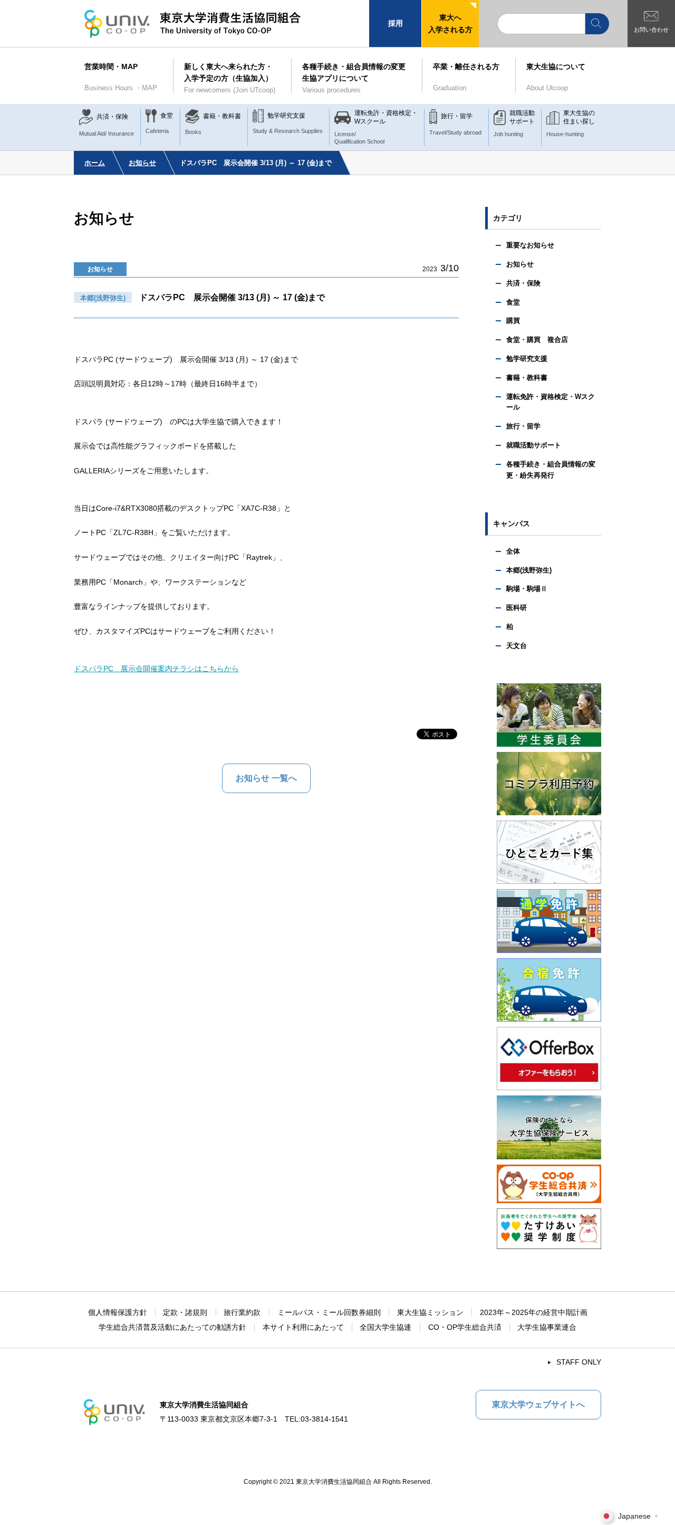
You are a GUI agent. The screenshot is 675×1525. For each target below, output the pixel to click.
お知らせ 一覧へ (266, 778)
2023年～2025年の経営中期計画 (533, 1312)
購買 (513, 321)
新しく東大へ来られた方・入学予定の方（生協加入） (229, 78)
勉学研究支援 (526, 359)
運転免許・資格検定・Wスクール (550, 402)
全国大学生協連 (385, 1327)
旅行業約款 (242, 1312)
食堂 (513, 302)
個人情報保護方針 (117, 1312)
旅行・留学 (523, 426)
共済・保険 (523, 283)
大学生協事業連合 (546, 1327)
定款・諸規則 (185, 1312)
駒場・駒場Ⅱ (526, 589)
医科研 (516, 608)
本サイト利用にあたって (303, 1327)
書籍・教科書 (526, 378)
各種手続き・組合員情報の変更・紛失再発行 (550, 469)
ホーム (94, 163)
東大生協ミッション (430, 1312)
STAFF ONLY (578, 1362)
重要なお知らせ (530, 245)
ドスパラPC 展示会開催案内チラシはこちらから (156, 668)
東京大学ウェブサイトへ (538, 1404)
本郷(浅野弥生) (529, 570)
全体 (513, 551)
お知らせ (142, 163)
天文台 (516, 646)
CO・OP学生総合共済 (465, 1327)
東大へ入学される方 (450, 23)
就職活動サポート (533, 445)
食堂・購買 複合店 (537, 340)
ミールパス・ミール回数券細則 (329, 1312)
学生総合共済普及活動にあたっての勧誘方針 (172, 1327)
